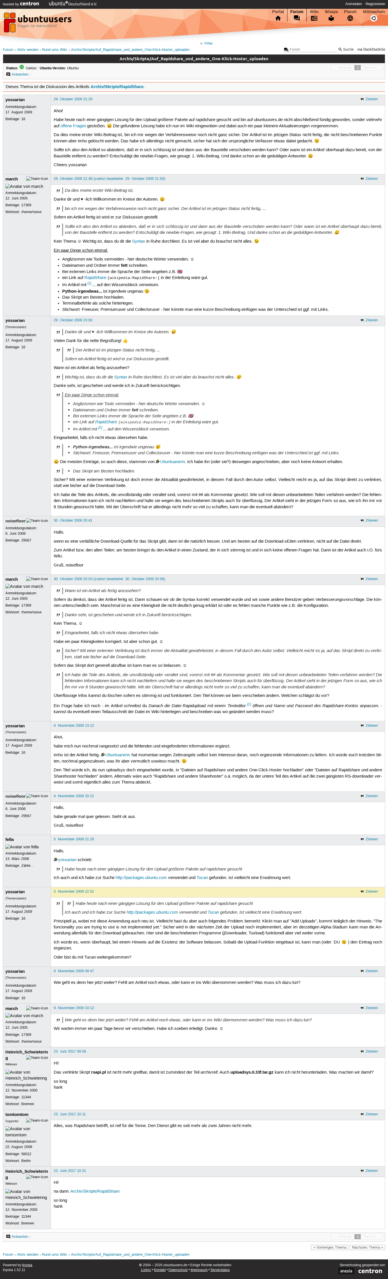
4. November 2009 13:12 (74, 725)
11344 (26, 1097)
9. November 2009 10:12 (74, 1008)
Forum (296, 11)
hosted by (11, 4)
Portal (278, 11)
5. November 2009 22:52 (74, 891)
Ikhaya (331, 11)
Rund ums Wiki (54, 50)
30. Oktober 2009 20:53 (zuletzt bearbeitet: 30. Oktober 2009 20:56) (109, 579)
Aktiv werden (27, 50)
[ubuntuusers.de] (38, 24)
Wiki (314, 11)
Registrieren (375, 4)
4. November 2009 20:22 (74, 796)
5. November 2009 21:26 (74, 839)
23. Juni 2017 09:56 (70, 1051)
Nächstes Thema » (367, 1247)
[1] (89, 283)
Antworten (20, 74)
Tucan (202, 877)
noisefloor (15, 521)
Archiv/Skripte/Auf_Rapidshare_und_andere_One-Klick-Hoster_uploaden (130, 50)
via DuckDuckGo (371, 49)
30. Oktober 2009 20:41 (73, 520)
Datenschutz (178, 1270)
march (11, 179)
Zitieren (372, 99)
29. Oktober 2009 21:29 (73, 99)
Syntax (138, 241)
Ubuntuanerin (172, 461)
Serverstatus (220, 1270)
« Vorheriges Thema (329, 1247)
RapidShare (95, 277)
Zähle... (27, 865)
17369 (26, 205)
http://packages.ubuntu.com (141, 877)
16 (23, 119)
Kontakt (160, 1270)
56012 (26, 1154)
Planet (350, 11)
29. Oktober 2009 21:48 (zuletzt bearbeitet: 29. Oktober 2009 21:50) (109, 178)
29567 (26, 540)
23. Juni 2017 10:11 (70, 1114)
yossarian (15, 100)
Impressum (199, 1270)
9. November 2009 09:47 (74, 971)
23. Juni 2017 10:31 (70, 1170)
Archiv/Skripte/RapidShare (117, 86)
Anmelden (353, 4)
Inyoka (27, 1265)
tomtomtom (16, 1114)
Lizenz (146, 1270)
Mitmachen (374, 11)
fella (9, 839)
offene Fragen (73, 126)
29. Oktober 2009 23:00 (73, 320)
